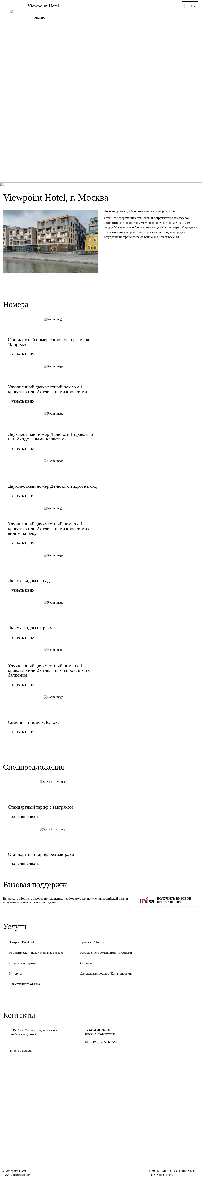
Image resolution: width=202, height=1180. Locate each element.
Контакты (19, 1015)
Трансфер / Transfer (93, 942)
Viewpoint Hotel (43, 5)
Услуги (14, 926)
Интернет (15, 973)
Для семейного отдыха (24, 984)
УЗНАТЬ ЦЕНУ (22, 354)
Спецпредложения (33, 767)
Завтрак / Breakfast (21, 942)
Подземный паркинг (23, 963)
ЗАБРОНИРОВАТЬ (25, 817)
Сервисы (86, 963)
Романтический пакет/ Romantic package (36, 952)
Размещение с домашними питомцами (106, 952)
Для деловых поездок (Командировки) (106, 973)
